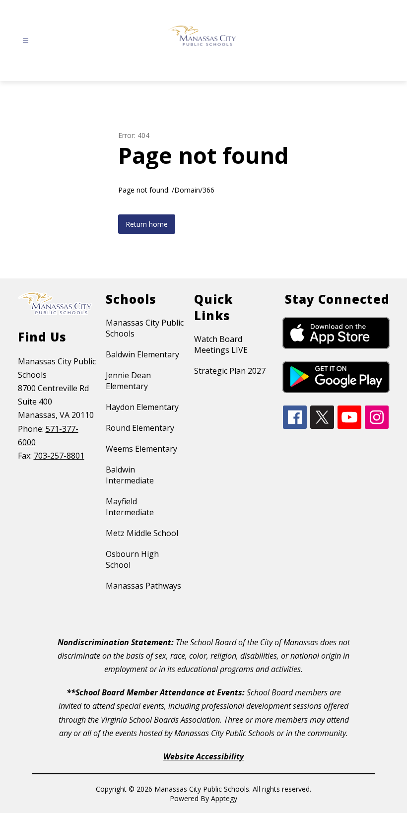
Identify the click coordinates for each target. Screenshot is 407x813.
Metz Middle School (142, 533)
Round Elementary (140, 427)
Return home (147, 224)
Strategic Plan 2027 (230, 370)
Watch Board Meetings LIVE (221, 344)
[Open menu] (25, 41)
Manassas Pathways (143, 585)
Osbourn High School (132, 559)
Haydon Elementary (142, 407)
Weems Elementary (141, 448)
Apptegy (224, 798)
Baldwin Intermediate (130, 475)
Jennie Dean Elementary (128, 381)
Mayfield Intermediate (130, 507)
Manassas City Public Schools (145, 328)
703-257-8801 (59, 455)
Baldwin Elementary (142, 354)
